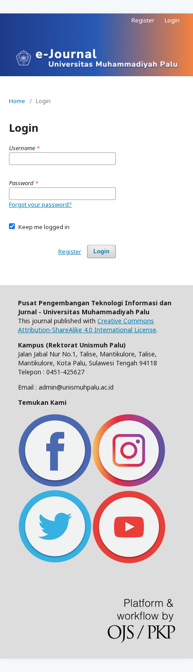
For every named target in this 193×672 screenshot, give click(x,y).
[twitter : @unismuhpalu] (55, 561)
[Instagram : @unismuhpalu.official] (129, 485)
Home (17, 101)
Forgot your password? (40, 204)
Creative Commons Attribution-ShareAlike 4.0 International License (87, 325)
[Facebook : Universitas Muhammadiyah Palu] (55, 485)
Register (143, 20)
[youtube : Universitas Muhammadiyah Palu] (129, 561)
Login (172, 20)
